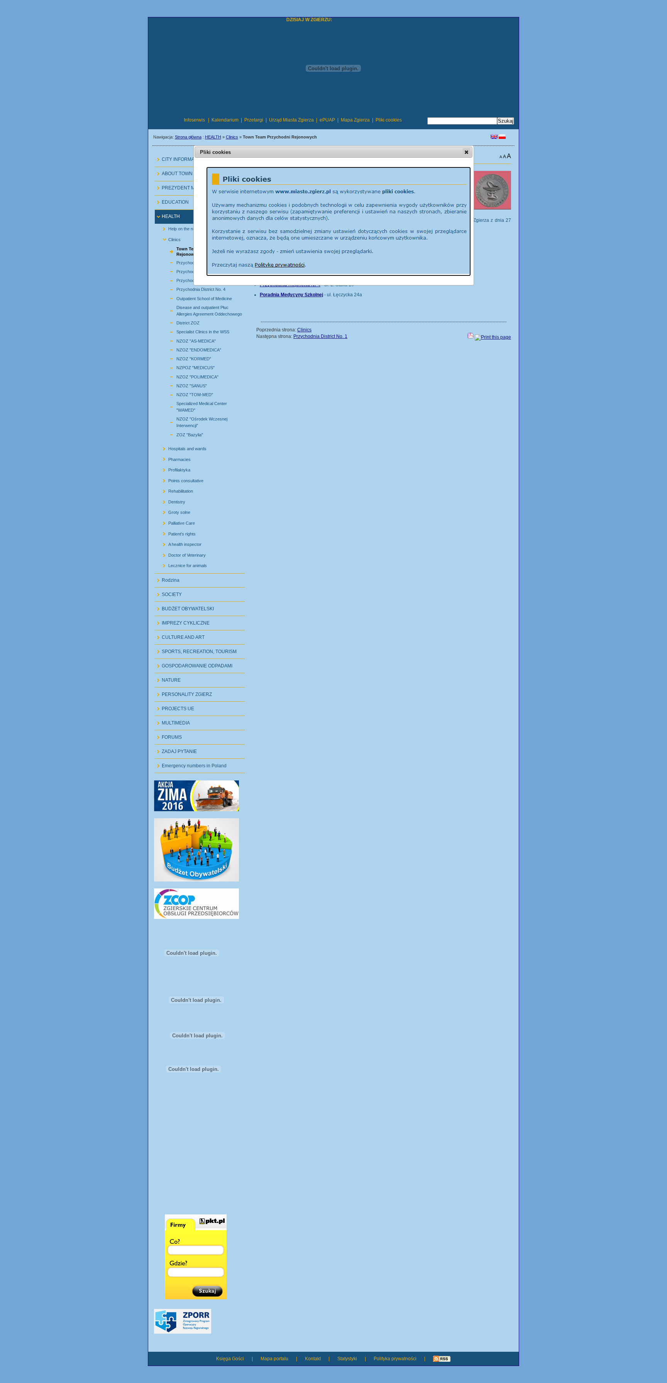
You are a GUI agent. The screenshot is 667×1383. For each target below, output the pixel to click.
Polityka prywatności (395, 1358)
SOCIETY (168, 592)
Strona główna (188, 137)
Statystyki (347, 1358)
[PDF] (470, 337)
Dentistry (171, 500)
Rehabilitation (175, 489)
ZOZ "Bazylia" (181, 433)
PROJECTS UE (174, 706)
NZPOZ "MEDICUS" (187, 366)
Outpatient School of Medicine (195, 297)
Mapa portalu (274, 1358)
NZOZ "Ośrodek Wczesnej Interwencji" (193, 421)
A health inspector (179, 543)
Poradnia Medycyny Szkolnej (291, 294)
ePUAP (327, 120)
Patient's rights (176, 532)
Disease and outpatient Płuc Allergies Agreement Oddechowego (200, 309)
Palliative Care (176, 521)
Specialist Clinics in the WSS (194, 331)
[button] (466, 152)
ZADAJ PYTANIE (176, 749)
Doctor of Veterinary (181, 553)
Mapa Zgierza (355, 120)
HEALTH (213, 137)
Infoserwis (194, 120)
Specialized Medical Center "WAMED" (193, 405)
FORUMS (168, 735)
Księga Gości (230, 1358)
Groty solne (173, 511)
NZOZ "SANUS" (183, 385)
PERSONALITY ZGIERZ (183, 692)
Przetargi (253, 120)
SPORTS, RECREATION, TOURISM (196, 649)
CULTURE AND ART (180, 635)
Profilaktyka (173, 468)
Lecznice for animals (182, 564)
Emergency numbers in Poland (191, 763)
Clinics (232, 137)
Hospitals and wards (182, 447)
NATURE (168, 678)
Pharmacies (174, 457)
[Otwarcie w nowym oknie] (196, 809)
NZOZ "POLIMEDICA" (188, 375)
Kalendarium (225, 120)
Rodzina (167, 578)
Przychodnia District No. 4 (192, 288)
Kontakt (313, 1358)
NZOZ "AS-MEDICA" (187, 339)
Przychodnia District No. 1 (320, 336)
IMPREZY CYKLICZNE (182, 621)
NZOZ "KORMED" (185, 358)
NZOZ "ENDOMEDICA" (190, 349)
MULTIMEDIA (172, 721)
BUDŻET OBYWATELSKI (184, 606)
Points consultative (180, 479)
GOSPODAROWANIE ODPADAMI (193, 664)
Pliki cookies (389, 120)
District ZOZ (179, 322)
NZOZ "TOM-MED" (186, 393)
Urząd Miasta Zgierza (291, 120)
